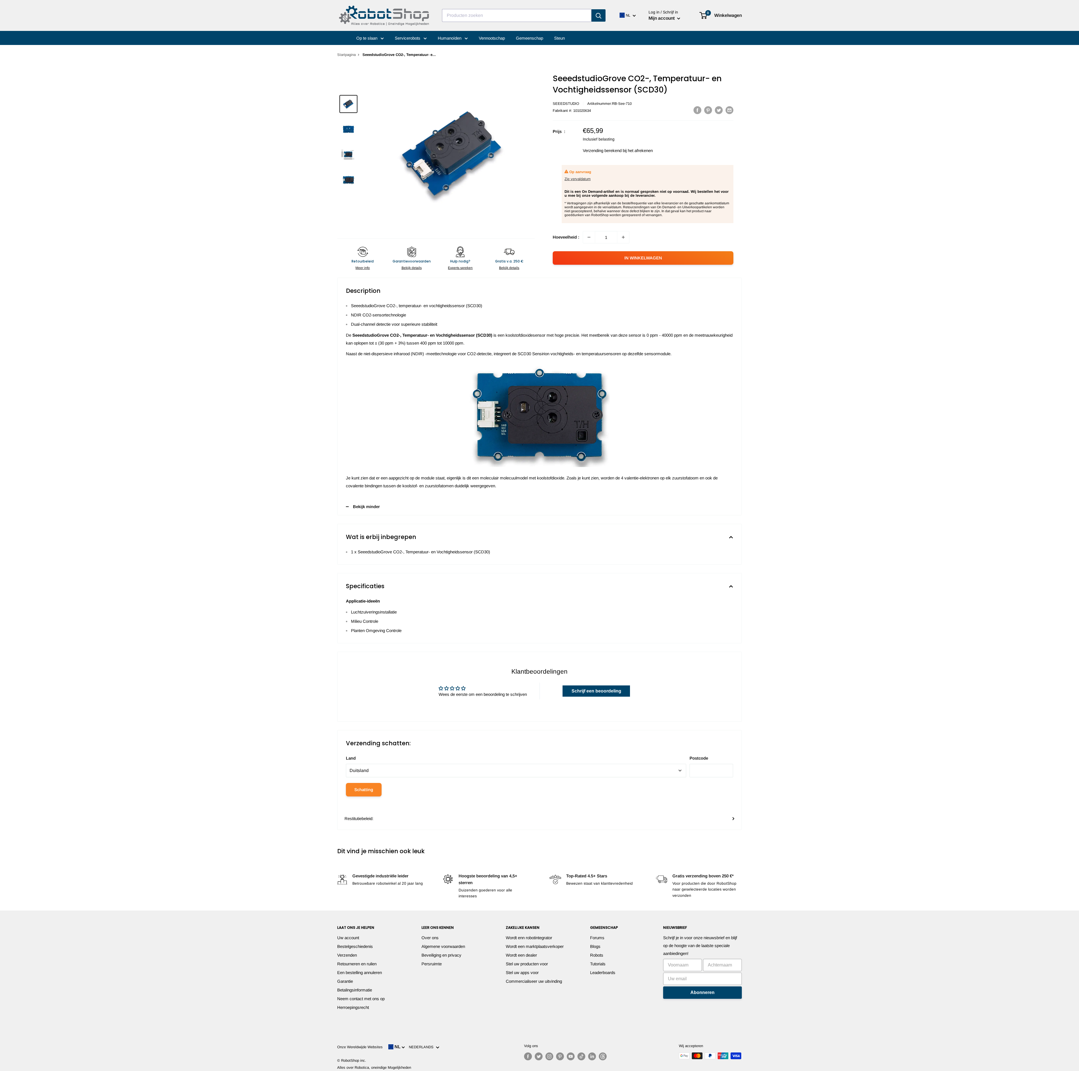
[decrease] (589, 237)
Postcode (699, 758)
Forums (597, 937)
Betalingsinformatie (354, 990)
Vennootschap (492, 38)
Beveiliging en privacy (441, 955)
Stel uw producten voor (527, 963)
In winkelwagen (643, 257)
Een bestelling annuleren (359, 972)
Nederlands (422, 1047)
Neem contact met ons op (361, 998)
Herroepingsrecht (353, 1007)
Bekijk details (412, 268)
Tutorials (598, 963)
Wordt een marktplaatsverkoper (535, 946)
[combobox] (516, 15)
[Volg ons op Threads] (603, 1056)
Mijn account (662, 18)
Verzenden (347, 955)
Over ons (430, 937)
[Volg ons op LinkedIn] (592, 1056)
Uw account (348, 937)
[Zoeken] (598, 15)
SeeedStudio (566, 103)
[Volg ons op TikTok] (581, 1056)
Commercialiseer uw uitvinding (534, 981)
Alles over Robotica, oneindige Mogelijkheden (374, 1067)
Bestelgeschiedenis (355, 946)
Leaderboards (602, 972)
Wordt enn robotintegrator (529, 937)
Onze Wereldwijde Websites (360, 1047)
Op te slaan (367, 38)
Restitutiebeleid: (358, 818)
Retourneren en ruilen (357, 963)
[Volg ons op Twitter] (539, 1056)
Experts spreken (460, 268)
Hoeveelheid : (566, 237)
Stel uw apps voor (522, 972)
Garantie (345, 981)
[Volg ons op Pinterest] (560, 1056)
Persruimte (431, 963)
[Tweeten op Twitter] (719, 110)
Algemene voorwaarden (443, 946)
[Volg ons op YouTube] (571, 1056)
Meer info (362, 268)
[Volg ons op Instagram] (549, 1056)
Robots (596, 955)
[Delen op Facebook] (697, 110)
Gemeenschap (529, 38)
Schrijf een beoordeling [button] (596, 691)
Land (351, 758)
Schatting (363, 789)
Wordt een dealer (521, 955)
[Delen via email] (729, 110)
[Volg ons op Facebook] (528, 1056)
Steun (559, 38)
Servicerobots (408, 38)
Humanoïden (450, 38)
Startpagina (346, 55)
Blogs (595, 946)
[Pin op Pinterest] (708, 110)
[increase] (623, 237)
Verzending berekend (602, 150)
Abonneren (702, 992)
